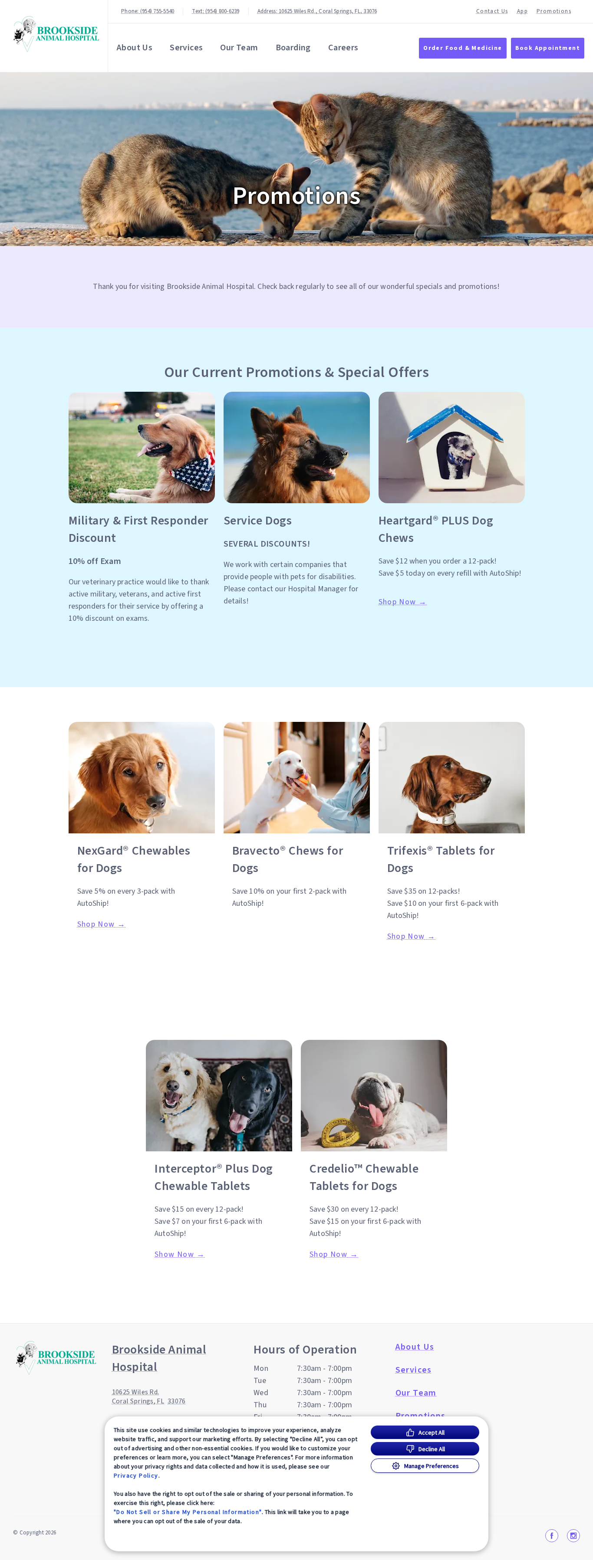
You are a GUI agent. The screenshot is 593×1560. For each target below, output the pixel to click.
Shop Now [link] (397, 602)
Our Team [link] (239, 48)
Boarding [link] (293, 48)
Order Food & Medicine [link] (462, 48)
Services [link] (186, 48)
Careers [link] (343, 48)
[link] (56, 34)
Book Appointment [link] (547, 48)
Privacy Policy (136, 1475)
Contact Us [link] (492, 11)
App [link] (522, 11)
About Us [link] (134, 48)
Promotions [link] (554, 11)
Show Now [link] (174, 1254)
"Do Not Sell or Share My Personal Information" (188, 1512)
